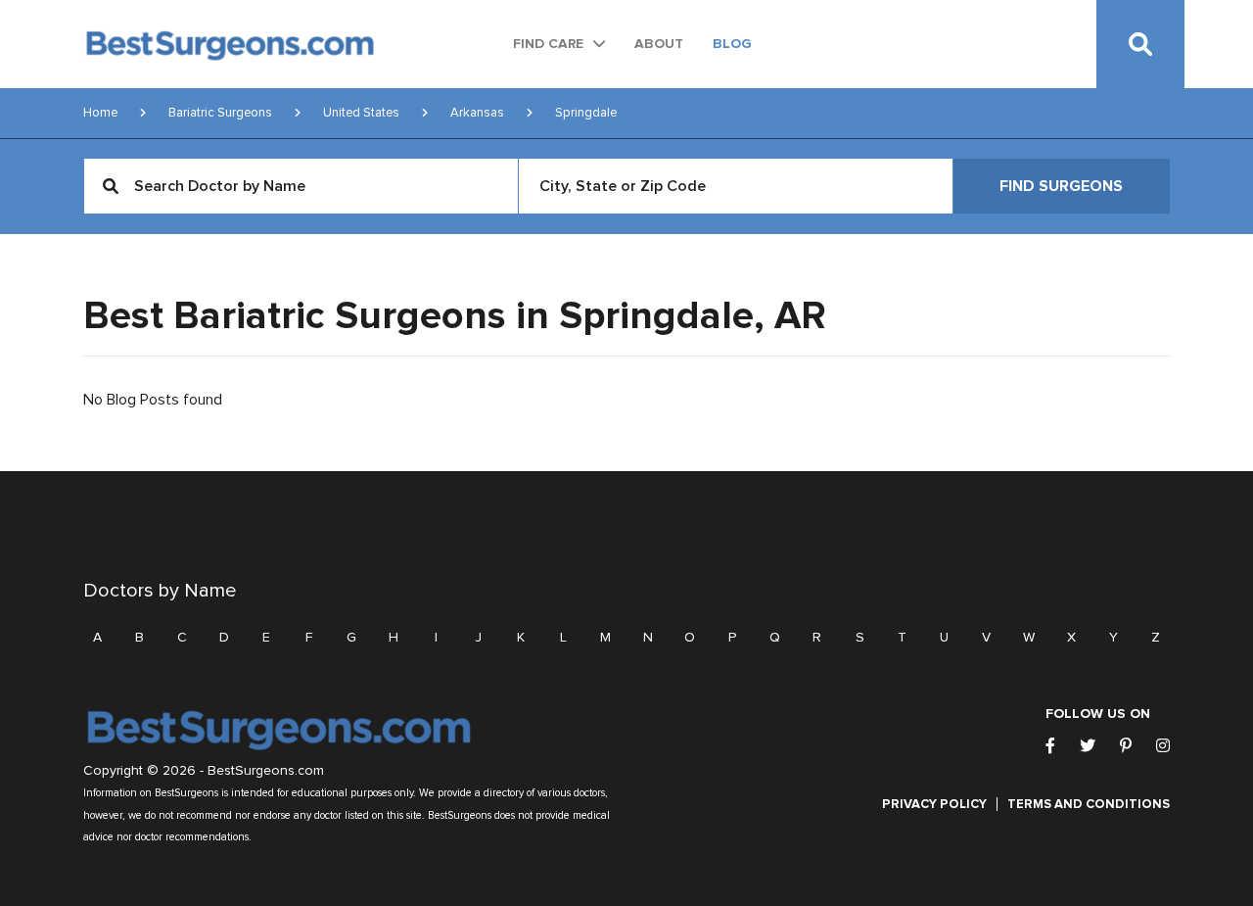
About (658, 43)
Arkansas (477, 112)
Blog (732, 43)
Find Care (548, 43)
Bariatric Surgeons (220, 112)
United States (361, 112)
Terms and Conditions (1088, 804)
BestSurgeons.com (266, 771)
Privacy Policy (934, 804)
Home (100, 112)
